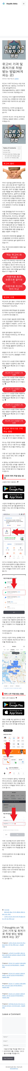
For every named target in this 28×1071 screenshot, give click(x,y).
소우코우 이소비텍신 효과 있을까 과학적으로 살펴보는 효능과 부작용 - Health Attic (13, 955)
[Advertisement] (14, 22)
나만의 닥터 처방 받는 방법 (13, 155)
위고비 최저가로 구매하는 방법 (12, 154)
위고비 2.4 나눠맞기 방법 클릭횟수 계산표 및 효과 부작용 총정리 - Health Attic (13, 995)
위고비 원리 (7, 150)
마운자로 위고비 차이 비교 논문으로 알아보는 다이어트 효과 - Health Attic (13, 1005)
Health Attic (12, 4)
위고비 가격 (7, 152)
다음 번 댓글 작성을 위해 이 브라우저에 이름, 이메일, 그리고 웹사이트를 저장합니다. (14, 1051)
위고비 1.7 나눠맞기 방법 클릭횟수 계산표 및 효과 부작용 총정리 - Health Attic (14, 985)
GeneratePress (14, 1068)
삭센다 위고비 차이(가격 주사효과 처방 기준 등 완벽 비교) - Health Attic (13, 944)
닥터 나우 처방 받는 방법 (13, 157)
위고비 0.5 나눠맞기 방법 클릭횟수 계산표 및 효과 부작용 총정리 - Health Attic (13, 975)
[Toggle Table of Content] (18, 148)
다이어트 (6, 910)
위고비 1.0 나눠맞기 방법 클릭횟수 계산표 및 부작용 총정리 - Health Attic (14, 965)
